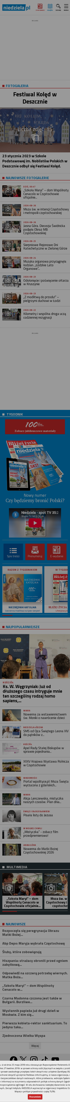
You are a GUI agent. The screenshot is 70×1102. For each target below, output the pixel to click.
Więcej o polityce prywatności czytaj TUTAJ (35, 1091)
